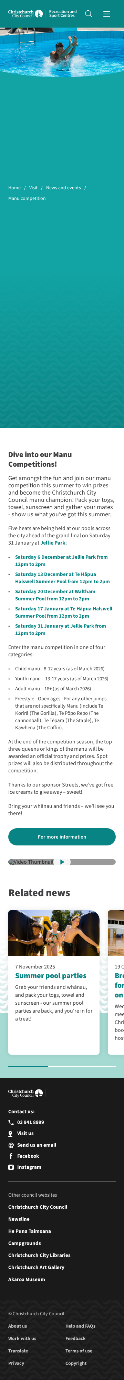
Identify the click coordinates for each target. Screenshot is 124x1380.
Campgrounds (24, 1243)
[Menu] (107, 13)
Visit (33, 188)
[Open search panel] (88, 13)
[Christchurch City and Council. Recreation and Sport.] (63, 14)
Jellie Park (52, 543)
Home (14, 188)
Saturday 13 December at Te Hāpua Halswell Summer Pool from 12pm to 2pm (62, 578)
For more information (62, 837)
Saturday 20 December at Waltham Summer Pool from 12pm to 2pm (55, 595)
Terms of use (78, 1351)
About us (17, 1326)
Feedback (75, 1338)
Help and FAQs (80, 1326)
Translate (18, 1351)
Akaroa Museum (26, 1279)
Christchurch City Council (37, 1207)
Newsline (19, 1219)
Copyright (75, 1363)
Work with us (22, 1338)
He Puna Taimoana (29, 1231)
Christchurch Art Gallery (36, 1267)
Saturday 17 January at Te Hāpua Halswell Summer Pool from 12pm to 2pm (63, 612)
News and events (63, 188)
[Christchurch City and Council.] (27, 14)
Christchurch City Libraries (39, 1255)
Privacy (16, 1363)
